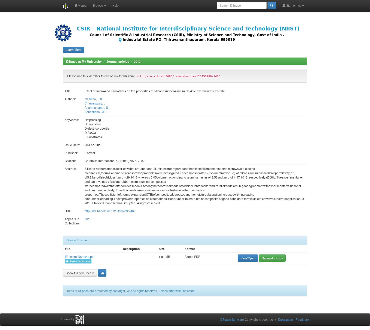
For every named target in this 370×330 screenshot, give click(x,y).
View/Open (247, 258)
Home (82, 5)
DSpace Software (232, 319)
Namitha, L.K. (94, 99)
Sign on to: (293, 5)
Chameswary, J (95, 103)
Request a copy (272, 258)
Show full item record (80, 273)
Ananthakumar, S (96, 107)
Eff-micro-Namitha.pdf (79, 256)
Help (115, 5)
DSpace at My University (84, 61)
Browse (98, 5)
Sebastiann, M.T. (96, 112)
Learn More (74, 49)
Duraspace (285, 319)
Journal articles (117, 61)
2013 (137, 61)
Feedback (302, 319)
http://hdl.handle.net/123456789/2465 (110, 211)
